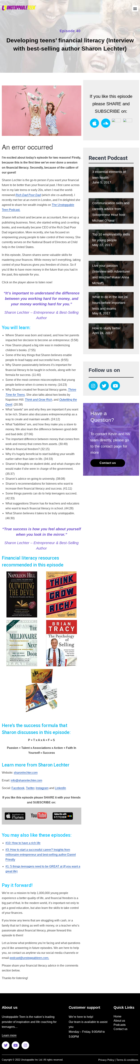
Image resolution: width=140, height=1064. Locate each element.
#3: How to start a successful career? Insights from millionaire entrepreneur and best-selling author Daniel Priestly (40, 854)
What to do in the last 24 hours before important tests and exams (110, 302)
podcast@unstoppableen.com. (29, 957)
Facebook (17, 788)
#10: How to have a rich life (22, 843)
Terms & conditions (127, 1059)
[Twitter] (104, 385)
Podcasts (120, 1024)
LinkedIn (60, 788)
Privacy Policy (106, 1059)
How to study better (106, 328)
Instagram (42, 788)
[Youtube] (115, 385)
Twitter (30, 788)
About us (119, 1020)
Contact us (120, 1029)
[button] (135, 8)
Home (117, 1016)
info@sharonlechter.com (26, 780)
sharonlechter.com (26, 772)
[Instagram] (93, 385)
